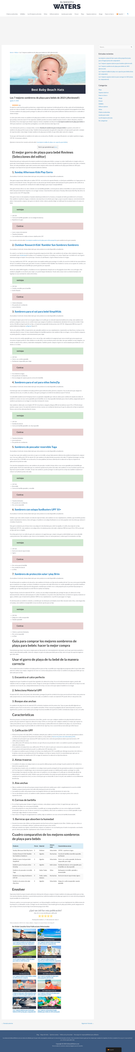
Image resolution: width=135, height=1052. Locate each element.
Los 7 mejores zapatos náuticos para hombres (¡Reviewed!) (115, 63)
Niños (45, 14)
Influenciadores (54, 14)
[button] (128, 14)
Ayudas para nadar (66, 14)
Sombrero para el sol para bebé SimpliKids (38, 311)
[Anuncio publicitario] (67, 28)
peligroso (28, 326)
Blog (38, 1034)
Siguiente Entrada (88, 1023)
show (55, 147)
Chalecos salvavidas (12, 14)
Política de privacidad (66, 1034)
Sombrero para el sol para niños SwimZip (37, 382)
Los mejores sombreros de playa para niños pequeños (41, 240)
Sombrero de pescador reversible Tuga (36, 446)
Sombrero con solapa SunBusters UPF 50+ (38, 509)
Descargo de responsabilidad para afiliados (86, 1034)
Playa (82, 14)
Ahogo (100, 14)
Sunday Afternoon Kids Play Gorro (34, 172)
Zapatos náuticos (91, 14)
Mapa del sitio (44, 1034)
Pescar (77, 14)
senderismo (23, 255)
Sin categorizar (103, 120)
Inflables (22, 14)
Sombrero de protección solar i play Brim (37, 574)
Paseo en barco (109, 14)
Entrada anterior (7, 1023)
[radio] (39, 916)
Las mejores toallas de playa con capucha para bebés (52, 142)
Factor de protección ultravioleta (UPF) (63, 736)
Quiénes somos (54, 1034)
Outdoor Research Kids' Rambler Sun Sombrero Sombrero (47, 244)
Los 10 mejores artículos (34, 14)
